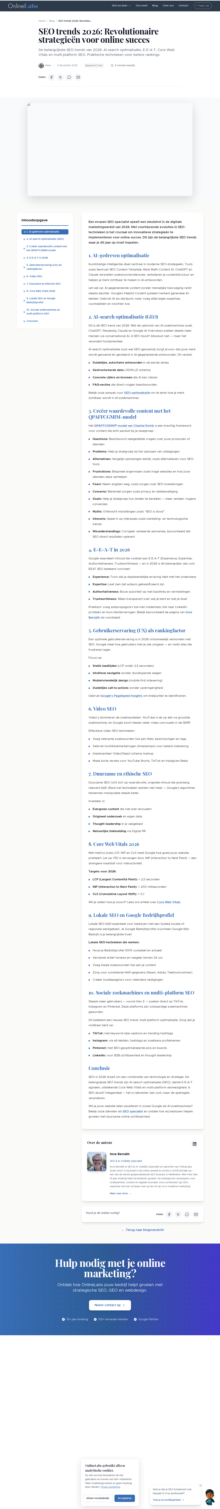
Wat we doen (119, 5)
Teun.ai (204, 5)
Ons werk (141, 5)
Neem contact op (108, 1305)
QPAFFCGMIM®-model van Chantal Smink (124, 425)
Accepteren (124, 1498)
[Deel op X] (60, 77)
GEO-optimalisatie (137, 392)
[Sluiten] (201, 1485)
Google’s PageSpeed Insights (121, 695)
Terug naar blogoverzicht (142, 1230)
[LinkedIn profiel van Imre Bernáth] (194, 1143)
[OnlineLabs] (23, 5)
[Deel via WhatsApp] (69, 77)
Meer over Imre (120, 1193)
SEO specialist (133, 1111)
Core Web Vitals (168, 902)
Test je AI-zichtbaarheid (166, 1500)
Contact (183, 5)
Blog (155, 5)
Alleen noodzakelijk (97, 1498)
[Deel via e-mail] (78, 77)
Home (41, 21)
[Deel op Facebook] (51, 77)
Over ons (168, 5)
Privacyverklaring (110, 1487)
